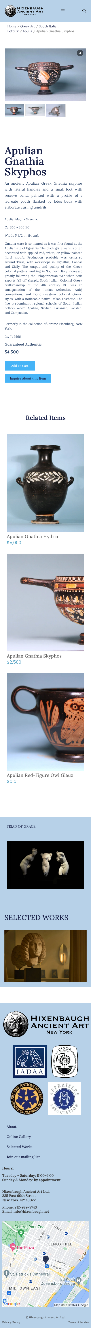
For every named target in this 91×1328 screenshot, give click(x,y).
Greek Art (27, 26)
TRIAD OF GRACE (21, 826)
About (11, 1126)
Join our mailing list (23, 1157)
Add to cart (19, 366)
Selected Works (19, 1146)
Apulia (27, 31)
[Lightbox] (80, 53)
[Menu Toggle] (63, 11)
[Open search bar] (84, 11)
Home (11, 26)
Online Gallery (19, 1136)
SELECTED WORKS (36, 917)
